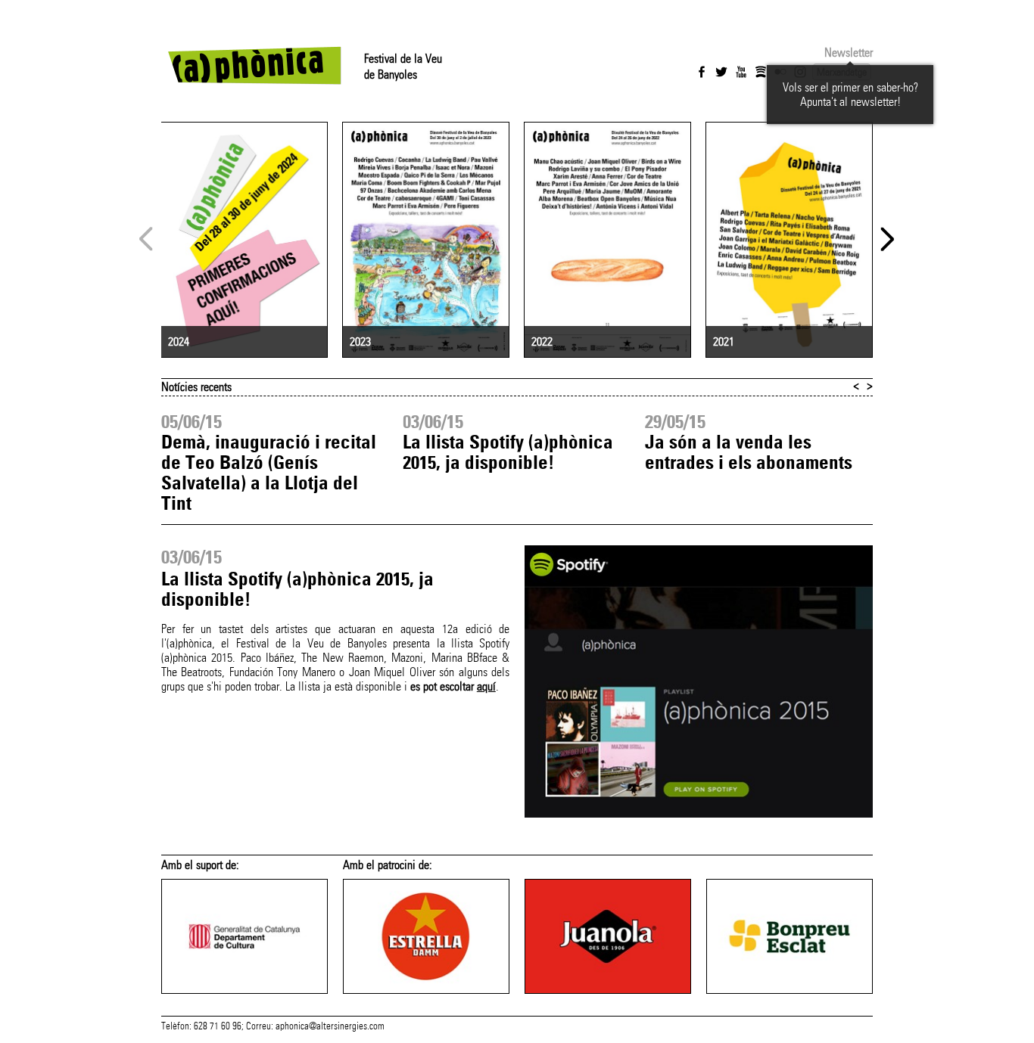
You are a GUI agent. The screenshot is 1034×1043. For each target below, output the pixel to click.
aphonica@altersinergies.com (330, 1026)
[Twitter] (721, 71)
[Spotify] (760, 71)
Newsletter (848, 52)
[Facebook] (701, 71)
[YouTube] (741, 71)
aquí (486, 686)
